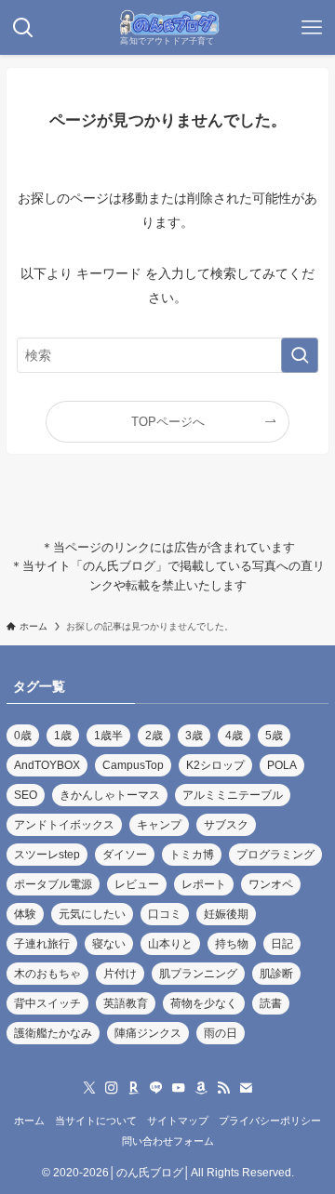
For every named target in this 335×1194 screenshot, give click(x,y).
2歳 (154, 735)
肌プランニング (198, 973)
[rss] (223, 1088)
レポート (203, 884)
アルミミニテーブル (232, 795)
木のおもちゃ (47, 973)
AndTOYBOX (47, 765)
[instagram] (111, 1088)
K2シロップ (215, 765)
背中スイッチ (47, 1003)
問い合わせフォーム (168, 1141)
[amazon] (201, 1088)
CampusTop (133, 765)
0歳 (23, 735)
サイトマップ (177, 1120)
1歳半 (108, 735)
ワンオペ (270, 884)
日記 (282, 943)
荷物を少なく (203, 1003)
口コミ (164, 914)
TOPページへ (168, 422)
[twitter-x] (89, 1088)
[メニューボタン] (311, 28)
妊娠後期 (226, 914)
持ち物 (231, 943)
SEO (25, 795)
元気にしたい (92, 914)
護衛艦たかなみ (53, 1033)
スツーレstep (47, 854)
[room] (134, 1088)
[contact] (245, 1088)
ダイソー (124, 854)
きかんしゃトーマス (110, 795)
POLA (282, 765)
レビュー (136, 884)
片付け (120, 973)
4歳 (234, 735)
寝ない (109, 943)
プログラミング (275, 854)
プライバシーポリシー (270, 1120)
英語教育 (125, 1003)
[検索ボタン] (23, 28)
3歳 (194, 735)
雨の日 (220, 1033)
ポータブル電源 (53, 884)
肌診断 (276, 973)
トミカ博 (191, 854)
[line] (156, 1088)
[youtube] (178, 1088)
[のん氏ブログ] (167, 23)
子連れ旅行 (42, 943)
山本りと (170, 943)
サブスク (226, 824)
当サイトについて (96, 1120)
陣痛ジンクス (147, 1033)
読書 (271, 1003)
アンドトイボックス (64, 824)
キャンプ (159, 824)
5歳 (274, 735)
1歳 (63, 735)
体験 (25, 914)
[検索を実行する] (299, 356)
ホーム (29, 1120)
